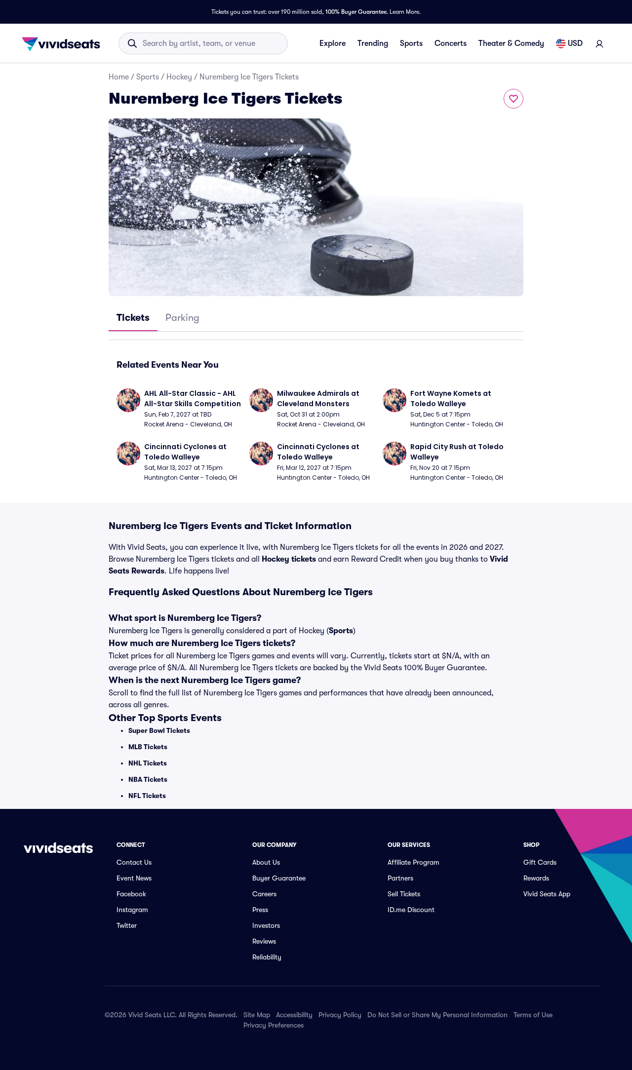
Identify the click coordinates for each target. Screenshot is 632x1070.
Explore (332, 43)
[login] (599, 43)
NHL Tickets (147, 763)
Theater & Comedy (511, 43)
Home (119, 77)
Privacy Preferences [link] (273, 1025)
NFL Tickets (147, 796)
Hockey (179, 77)
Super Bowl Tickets (159, 730)
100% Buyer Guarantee (356, 11)
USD (575, 43)
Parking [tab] (182, 317)
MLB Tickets (147, 747)
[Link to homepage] (64, 43)
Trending (372, 43)
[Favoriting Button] (513, 99)
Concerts (450, 43)
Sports (411, 43)
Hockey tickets (289, 559)
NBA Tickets (147, 779)
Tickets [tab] (133, 317)
